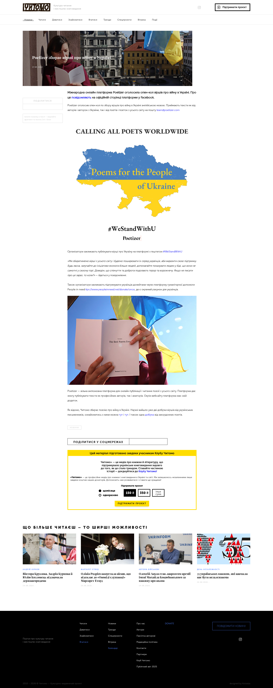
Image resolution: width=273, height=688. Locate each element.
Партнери (141, 654)
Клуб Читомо (143, 660)
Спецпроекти (124, 19)
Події (154, 19)
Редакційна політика (146, 642)
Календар (113, 648)
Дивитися (57, 19)
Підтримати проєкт (132, 503)
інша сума (158, 493)
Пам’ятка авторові (145, 636)
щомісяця (109, 490)
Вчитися (93, 19)
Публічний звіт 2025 (146, 666)
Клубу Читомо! (148, 471)
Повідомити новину (231, 626)
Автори (140, 629)
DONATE (169, 623)
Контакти (141, 648)
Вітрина (142, 19)
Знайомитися (75, 19)
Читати (42, 19)
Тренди (107, 19)
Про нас (140, 623)
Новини (28, 19)
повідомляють (81, 97)
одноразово (110, 495)
